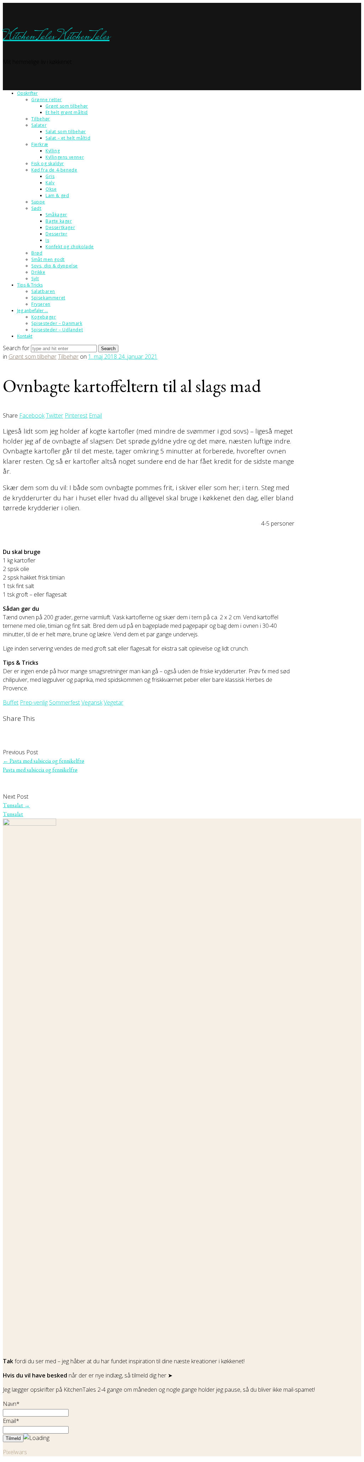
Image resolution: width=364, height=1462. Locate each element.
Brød (36, 253)
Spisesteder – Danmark (56, 323)
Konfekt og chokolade (70, 247)
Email (95, 415)
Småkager (56, 215)
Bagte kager (59, 221)
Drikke (38, 272)
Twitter (54, 415)
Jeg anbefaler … (32, 311)
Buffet (10, 702)
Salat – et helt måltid (68, 138)
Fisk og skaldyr (47, 164)
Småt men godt (48, 259)
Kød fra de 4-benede (54, 170)
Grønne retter (46, 100)
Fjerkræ (39, 144)
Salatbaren (43, 291)
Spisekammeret (48, 298)
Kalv (50, 183)
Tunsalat (16, 805)
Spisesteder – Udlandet (57, 330)
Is (47, 240)
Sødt (36, 208)
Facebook (31, 415)
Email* (11, 1421)
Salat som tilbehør (66, 132)
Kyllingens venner (65, 157)
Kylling (53, 151)
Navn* (11, 1404)
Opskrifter (27, 93)
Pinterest (76, 415)
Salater (39, 125)
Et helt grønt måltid (67, 112)
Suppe (38, 202)
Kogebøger (43, 317)
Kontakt (24, 336)
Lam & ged (57, 195)
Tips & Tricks (30, 285)
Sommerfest (64, 702)
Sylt (35, 279)
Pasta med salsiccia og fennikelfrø (43, 761)
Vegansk (91, 702)
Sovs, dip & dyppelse (54, 266)
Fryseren (40, 304)
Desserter (56, 234)
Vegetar (113, 702)
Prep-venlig (34, 702)
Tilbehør (40, 119)
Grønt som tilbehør (67, 106)
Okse (51, 189)
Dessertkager (60, 227)
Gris (50, 176)
